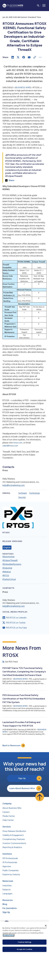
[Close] (45, 926)
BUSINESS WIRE (23, 87)
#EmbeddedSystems (12, 564)
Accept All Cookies (24, 949)
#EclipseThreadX (10, 560)
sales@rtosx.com (10, 445)
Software (22, 493)
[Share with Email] (29, 57)
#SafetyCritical (9, 579)
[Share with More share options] (40, 57)
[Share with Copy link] (35, 57)
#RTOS (6, 575)
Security (22, 497)
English (7, 547)
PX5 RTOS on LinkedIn (16, 617)
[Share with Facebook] (24, 57)
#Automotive (8, 556)
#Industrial (7, 568)
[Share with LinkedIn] (13, 57)
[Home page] (13, 5)
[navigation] (43, 5)
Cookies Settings (24, 942)
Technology (34, 493)
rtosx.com (17, 442)
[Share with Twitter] (18, 57)
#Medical (7, 571)
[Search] (38, 5)
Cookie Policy (8, 935)
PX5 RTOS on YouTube (16, 627)
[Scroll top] (39, 797)
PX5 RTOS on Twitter (16, 622)
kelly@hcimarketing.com (14, 485)
